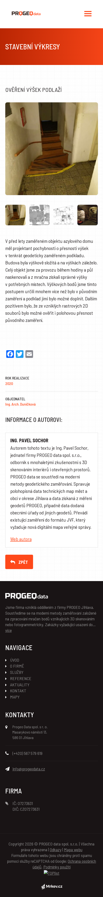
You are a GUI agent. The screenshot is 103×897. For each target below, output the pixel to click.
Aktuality (19, 684)
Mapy (15, 696)
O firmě (17, 666)
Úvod (14, 660)
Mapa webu (73, 849)
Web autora (21, 539)
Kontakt (18, 690)
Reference (20, 678)
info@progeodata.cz (28, 768)
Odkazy (55, 849)
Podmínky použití (57, 866)
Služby (16, 672)
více (8, 630)
